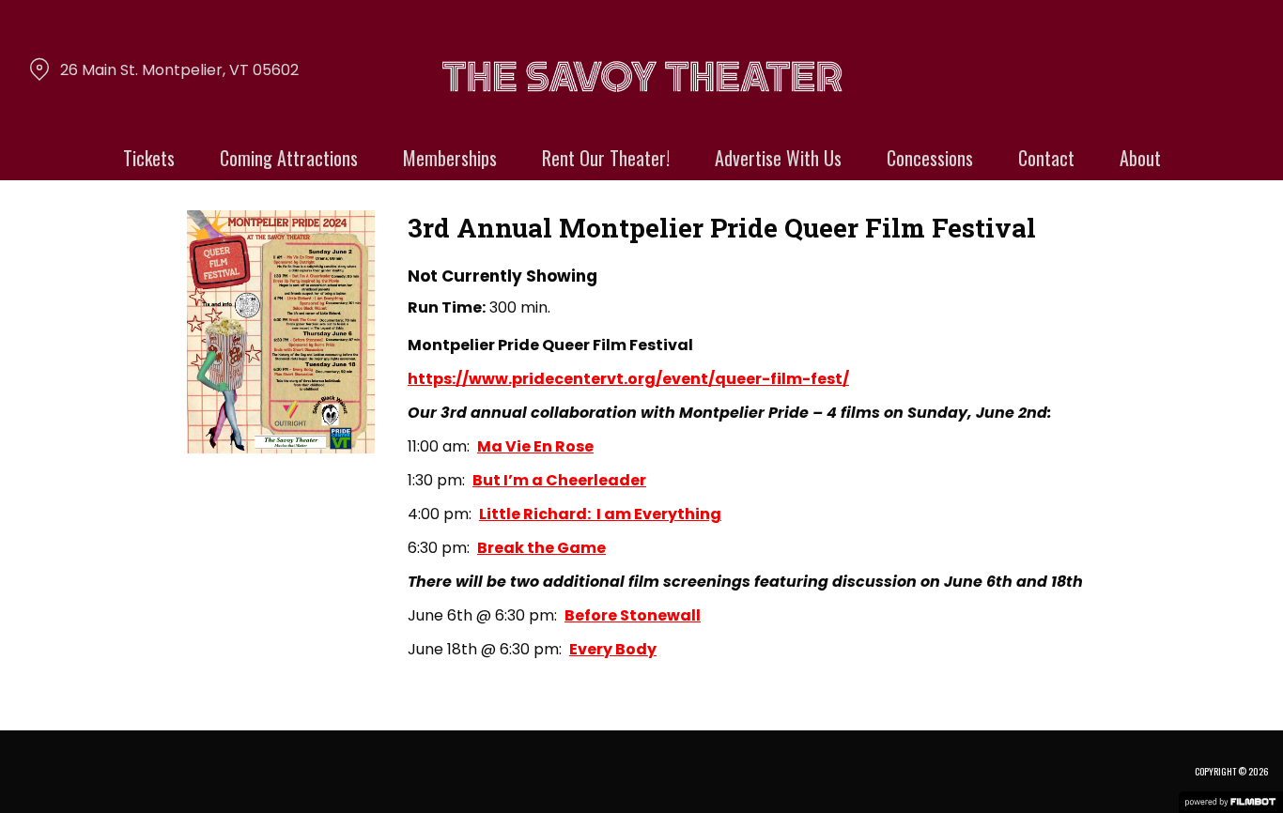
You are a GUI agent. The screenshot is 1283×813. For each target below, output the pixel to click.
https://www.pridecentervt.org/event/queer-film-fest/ (628, 379)
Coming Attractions (289, 158)
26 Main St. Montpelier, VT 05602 (179, 70)
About (1140, 158)
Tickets (149, 158)
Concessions (930, 158)
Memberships (450, 158)
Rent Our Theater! (606, 158)
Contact (1046, 158)
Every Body (613, 649)
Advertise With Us (778, 158)
